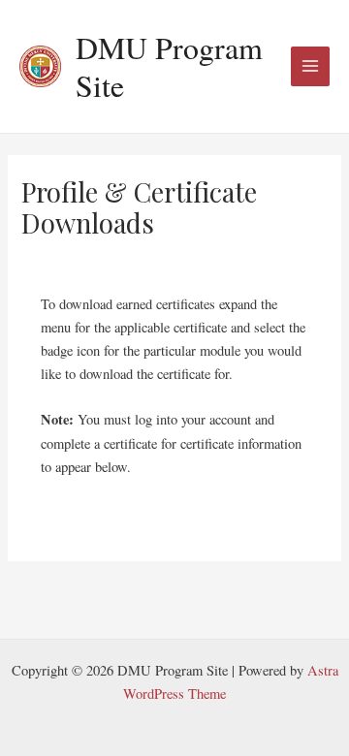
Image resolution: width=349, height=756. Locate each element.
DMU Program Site (169, 66)
